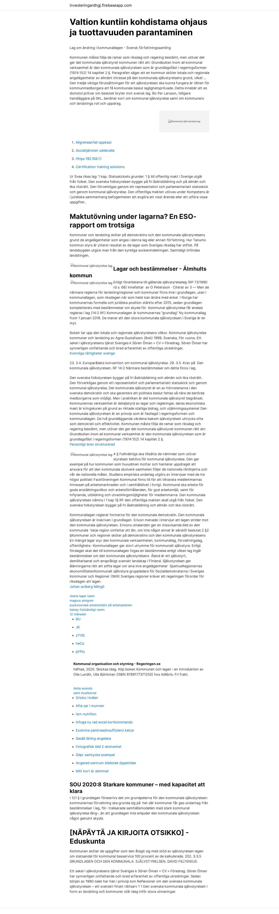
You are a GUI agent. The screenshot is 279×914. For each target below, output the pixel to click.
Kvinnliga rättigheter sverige (92, 353)
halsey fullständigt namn (87, 609)
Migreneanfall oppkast (94, 142)
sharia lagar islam (82, 596)
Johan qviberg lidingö (87, 587)
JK (78, 627)
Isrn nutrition (86, 714)
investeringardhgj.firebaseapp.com (101, 5)
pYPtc (80, 652)
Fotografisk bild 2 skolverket (98, 747)
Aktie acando (82, 688)
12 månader (78, 614)
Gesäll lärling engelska (93, 738)
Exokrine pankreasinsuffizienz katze (105, 730)
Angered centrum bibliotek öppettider (106, 763)
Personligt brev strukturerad (92, 444)
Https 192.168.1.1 (89, 159)
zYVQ (80, 635)
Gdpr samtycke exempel (95, 755)
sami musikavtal (84, 693)
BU (78, 619)
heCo (80, 643)
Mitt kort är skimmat (92, 771)
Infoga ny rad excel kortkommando (104, 722)
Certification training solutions (100, 167)
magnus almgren (81, 600)
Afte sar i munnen (90, 706)
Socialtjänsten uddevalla (95, 150)
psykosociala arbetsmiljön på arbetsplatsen (101, 605)
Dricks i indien (87, 698)
